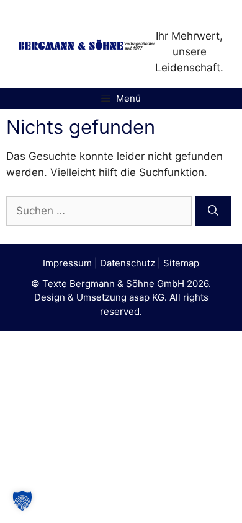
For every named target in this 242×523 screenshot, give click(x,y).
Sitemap (181, 263)
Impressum (67, 263)
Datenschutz (127, 263)
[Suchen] (213, 211)
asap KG (146, 297)
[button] (22, 500)
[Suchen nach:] (100, 210)
